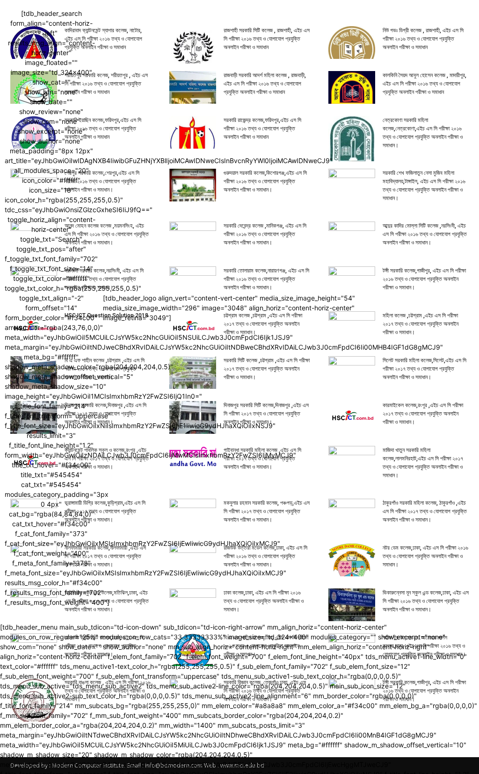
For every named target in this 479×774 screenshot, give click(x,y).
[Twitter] (463, 308)
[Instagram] (444, 308)
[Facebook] (426, 308)
